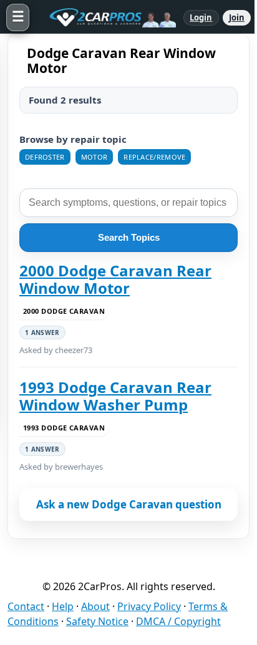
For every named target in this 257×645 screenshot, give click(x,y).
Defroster (45, 157)
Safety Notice (97, 621)
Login (201, 17)
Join (237, 17)
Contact (25, 606)
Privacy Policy (149, 606)
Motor (94, 157)
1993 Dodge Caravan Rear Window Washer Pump (115, 396)
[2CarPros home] (106, 17)
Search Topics (129, 237)
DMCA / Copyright (178, 621)
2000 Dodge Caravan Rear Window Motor (115, 280)
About (95, 606)
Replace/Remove (154, 157)
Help (63, 606)
